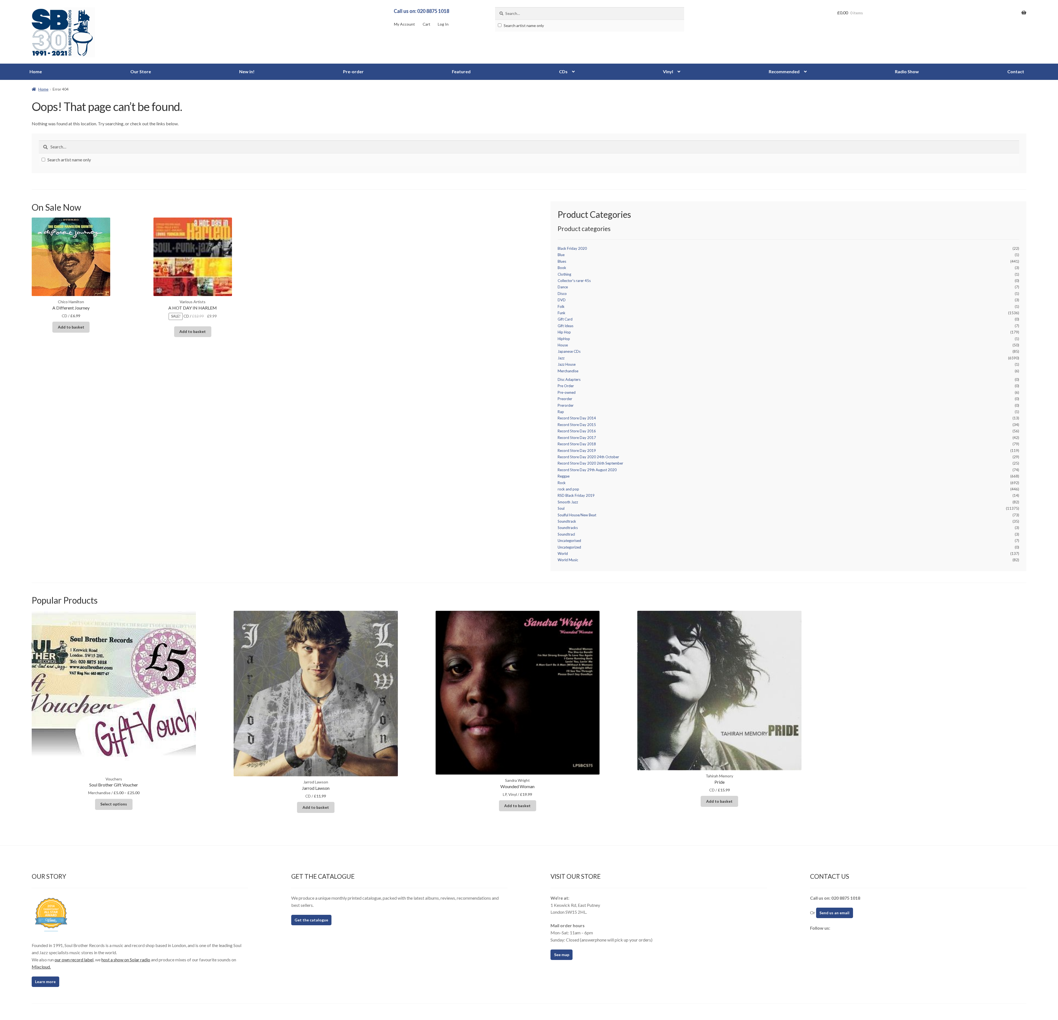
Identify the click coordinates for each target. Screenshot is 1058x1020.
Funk (561, 313)
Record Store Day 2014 (577, 418)
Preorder (565, 399)
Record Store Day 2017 (577, 437)
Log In (443, 24)
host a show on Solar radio (125, 959)
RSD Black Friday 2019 (576, 495)
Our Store (140, 71)
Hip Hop (564, 332)
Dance (563, 287)
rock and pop (568, 489)
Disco (562, 293)
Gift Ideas (565, 326)
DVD (562, 300)
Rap (561, 411)
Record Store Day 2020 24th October (588, 457)
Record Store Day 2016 (577, 431)
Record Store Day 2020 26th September (590, 463)
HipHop (564, 339)
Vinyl (668, 71)
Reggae (564, 476)
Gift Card (565, 319)
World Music (568, 560)
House (563, 345)
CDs (563, 71)
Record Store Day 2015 (577, 424)
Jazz (561, 358)
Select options (113, 804)
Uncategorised (569, 540)
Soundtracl (566, 534)
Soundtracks (568, 527)
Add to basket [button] (71, 327)
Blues (562, 261)
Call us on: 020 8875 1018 (421, 11)
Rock (562, 483)
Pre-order (353, 71)
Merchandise (568, 371)
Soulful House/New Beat (577, 515)
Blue (561, 255)
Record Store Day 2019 (577, 450)
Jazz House (567, 364)
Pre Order (566, 386)
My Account (404, 24)
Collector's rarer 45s (574, 280)
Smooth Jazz (568, 502)
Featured (461, 71)
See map (561, 954)
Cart (426, 24)
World (563, 553)
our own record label (74, 959)
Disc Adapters (569, 379)
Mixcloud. (41, 966)
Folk (561, 306)
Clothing (564, 274)
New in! (247, 71)
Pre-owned (567, 392)
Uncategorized (569, 547)
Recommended (784, 71)
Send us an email (834, 912)
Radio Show (907, 71)
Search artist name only (523, 25)
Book (562, 267)
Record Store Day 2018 (577, 444)
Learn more (45, 981)
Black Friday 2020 (572, 248)
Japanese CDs (569, 351)
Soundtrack (567, 521)
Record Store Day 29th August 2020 (587, 470)
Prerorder (566, 405)
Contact (1015, 71)
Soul (561, 508)
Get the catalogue (311, 920)
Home (35, 71)
